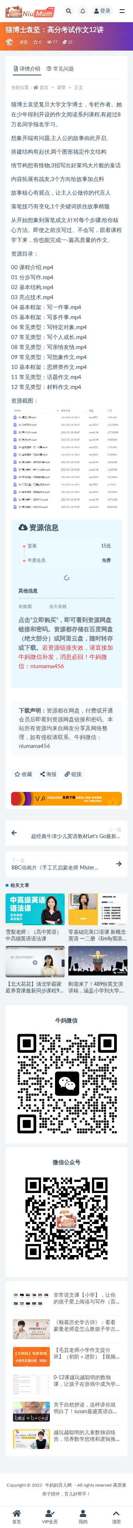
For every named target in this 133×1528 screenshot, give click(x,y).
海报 (51, 774)
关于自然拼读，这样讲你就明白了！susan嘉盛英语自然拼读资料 (86, 1411)
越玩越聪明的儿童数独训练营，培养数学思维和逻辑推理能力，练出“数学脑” (85, 1439)
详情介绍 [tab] (30, 69)
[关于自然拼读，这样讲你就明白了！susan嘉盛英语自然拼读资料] (31, 1412)
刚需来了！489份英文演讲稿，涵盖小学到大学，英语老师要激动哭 (96, 991)
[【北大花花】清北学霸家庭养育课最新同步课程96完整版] (35, 962)
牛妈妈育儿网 (58, 1485)
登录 (105, 11)
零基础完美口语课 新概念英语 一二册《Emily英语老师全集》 (97, 939)
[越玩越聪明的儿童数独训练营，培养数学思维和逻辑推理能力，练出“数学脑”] (31, 1439)
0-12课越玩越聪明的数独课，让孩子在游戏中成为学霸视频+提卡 (85, 1384)
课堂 (24, 42)
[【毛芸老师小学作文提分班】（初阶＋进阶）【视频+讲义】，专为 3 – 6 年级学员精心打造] (31, 1358)
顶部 (116, 1522)
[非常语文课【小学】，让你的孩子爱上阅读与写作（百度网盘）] (31, 1300)
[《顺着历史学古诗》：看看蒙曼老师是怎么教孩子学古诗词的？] (31, 1329)
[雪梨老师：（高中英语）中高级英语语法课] (35, 911)
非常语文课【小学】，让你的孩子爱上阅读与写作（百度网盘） (85, 1302)
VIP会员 (50, 1522)
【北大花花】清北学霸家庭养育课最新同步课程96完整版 (34, 991)
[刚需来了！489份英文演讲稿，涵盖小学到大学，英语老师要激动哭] (97, 960)
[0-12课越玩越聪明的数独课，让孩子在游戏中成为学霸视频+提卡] (31, 1389)
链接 (76, 774)
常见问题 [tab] (63, 69)
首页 (44, 87)
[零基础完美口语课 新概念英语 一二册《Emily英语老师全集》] (97, 910)
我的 (83, 1522)
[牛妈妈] (10, 42)
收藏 (26, 774)
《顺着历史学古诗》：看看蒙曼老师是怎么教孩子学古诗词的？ (85, 1329)
